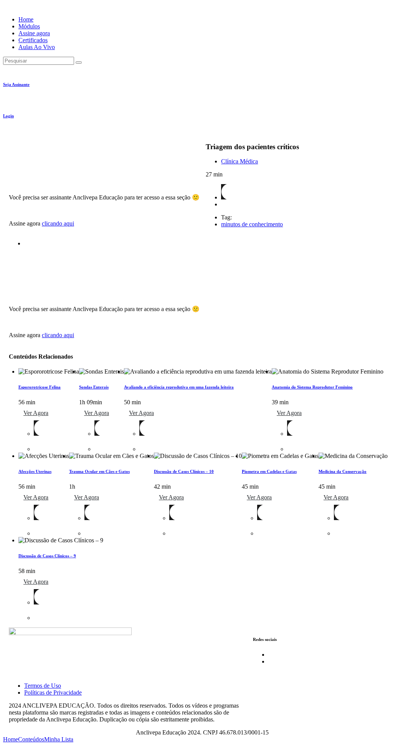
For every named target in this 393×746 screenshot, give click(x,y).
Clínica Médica (239, 161)
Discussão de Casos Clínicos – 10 (184, 471)
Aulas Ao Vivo (36, 47)
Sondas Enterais (94, 387)
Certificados (33, 40)
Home (25, 19)
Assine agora (34, 33)
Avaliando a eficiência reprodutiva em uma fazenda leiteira (179, 387)
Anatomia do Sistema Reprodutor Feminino (312, 387)
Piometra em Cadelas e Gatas (269, 471)
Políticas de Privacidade (53, 692)
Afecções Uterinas (34, 471)
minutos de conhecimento (252, 224)
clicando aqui (58, 223)
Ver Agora (35, 413)
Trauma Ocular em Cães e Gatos (99, 471)
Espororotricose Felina (39, 387)
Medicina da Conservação (343, 471)
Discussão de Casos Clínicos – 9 (47, 555)
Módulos (29, 26)
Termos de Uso (42, 685)
